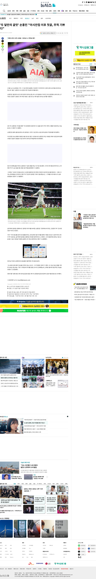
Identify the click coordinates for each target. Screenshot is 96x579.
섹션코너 (23, 554)
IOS (64, 557)
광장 (66, 11)
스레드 (83, 554)
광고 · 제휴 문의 (8, 569)
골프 (42, 18)
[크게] (67, 33)
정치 (13, 11)
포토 (70, 11)
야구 (10, 18)
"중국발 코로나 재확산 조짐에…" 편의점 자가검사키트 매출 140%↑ (39, 499)
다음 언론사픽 (93, 545)
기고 (30, 548)
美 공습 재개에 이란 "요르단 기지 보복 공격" (38, 478)
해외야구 (16, 18)
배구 (37, 18)
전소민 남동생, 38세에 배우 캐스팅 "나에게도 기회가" (10, 506)
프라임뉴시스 (87, 5)
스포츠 (54, 11)
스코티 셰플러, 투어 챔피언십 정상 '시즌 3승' (10, 386)
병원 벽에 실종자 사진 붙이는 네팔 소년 (9, 380)
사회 (38, 11)
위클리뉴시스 (93, 5)
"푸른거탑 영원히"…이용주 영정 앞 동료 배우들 (35, 420)
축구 (21, 18)
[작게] (65, 33)
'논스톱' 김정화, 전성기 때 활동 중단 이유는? (34, 423)
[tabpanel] (57, 368)
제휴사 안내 (16, 569)
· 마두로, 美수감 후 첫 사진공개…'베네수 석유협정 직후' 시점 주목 (85, 294)
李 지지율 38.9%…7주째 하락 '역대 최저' (16, 478)
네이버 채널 (83, 545)
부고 (27, 557)
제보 (87, 11)
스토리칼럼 (31, 545)
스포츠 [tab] (90, 64)
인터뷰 (23, 551)
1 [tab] (62, 357)
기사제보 (39, 569)
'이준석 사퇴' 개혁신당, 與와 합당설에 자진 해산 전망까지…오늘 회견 (39, 509)
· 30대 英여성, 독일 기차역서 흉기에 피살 (83, 292)
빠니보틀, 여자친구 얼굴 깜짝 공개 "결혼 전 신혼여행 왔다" (51, 499)
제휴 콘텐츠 (82, 11)
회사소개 (2, 569)
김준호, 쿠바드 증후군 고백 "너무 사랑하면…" (33, 490)
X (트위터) (83, 551)
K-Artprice (80, 5)
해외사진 (51, 545)
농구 (33, 18)
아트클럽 (23, 548)
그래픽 (44, 548)
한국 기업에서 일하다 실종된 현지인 (8, 375)
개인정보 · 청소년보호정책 (53, 569)
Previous (1, 477)
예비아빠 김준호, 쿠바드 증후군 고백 (32, 432)
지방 (47, 11)
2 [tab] (64, 357)
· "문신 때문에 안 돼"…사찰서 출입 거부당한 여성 (85, 299)
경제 (21, 11)
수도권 (42, 11)
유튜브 (83, 548)
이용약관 (45, 569)
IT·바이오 (33, 11)
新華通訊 (65, 548)
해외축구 (27, 18)
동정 (32, 557)
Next (47, 477)
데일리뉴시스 (31, 554)
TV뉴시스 (75, 11)
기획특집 (30, 551)
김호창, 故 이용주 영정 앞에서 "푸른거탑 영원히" (10, 501)
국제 (17, 11)
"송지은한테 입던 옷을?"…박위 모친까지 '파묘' (35, 426)
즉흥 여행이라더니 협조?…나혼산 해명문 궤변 (35, 429)
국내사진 (44, 545)
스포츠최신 (48, 18)
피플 (75, 211)
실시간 (9, 11)
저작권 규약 (28, 569)
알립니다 (71, 569)
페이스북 (92, 548)
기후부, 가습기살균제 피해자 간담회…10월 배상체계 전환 (57, 375)
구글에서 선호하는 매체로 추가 (49, 33)
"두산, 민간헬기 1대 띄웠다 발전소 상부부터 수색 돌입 (29, 466)
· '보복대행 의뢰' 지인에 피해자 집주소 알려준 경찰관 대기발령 (85, 297)
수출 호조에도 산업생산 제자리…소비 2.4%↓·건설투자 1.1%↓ (50, 385)
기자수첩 (76, 125)
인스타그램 (93, 551)
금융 (24, 11)
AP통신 (64, 545)
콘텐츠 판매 (22, 569)
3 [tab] (65, 357)
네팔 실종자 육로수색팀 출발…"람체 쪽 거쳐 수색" (14, 14)
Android (65, 554)
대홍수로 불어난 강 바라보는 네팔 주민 (9, 378)
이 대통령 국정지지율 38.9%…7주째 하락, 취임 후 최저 (10, 511)
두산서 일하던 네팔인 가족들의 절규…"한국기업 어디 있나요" (51, 509)
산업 (28, 11)
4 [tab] (67, 357)
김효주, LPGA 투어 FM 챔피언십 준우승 (9, 383)
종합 (15, 483)
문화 (50, 11)
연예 (59, 11)
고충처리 (34, 569)
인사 (23, 557)
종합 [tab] (95, 64)
